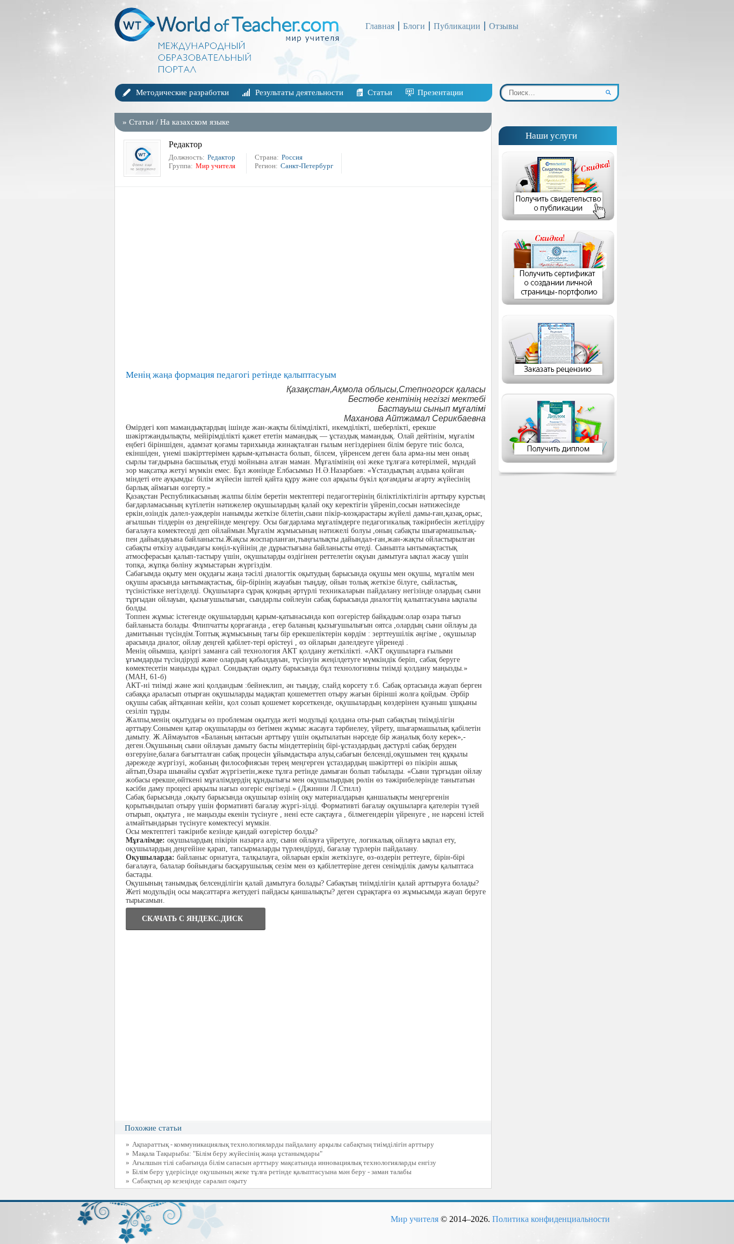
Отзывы (504, 26)
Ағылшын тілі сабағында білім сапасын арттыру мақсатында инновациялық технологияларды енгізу (284, 1163)
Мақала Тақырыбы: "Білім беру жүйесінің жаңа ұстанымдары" (227, 1153)
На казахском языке (194, 122)
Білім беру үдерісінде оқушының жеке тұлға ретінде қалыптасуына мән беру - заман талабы (272, 1172)
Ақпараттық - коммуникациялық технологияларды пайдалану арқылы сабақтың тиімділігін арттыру (283, 1144)
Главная (379, 26)
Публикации (457, 26)
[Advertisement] (306, 278)
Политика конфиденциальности (551, 1219)
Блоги (414, 26)
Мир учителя (414, 1219)
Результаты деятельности (299, 92)
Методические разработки (182, 92)
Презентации (440, 92)
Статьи (380, 92)
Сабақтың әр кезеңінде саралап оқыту (189, 1181)
